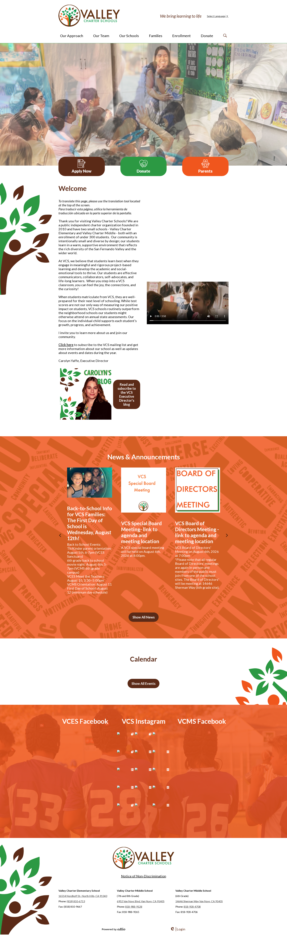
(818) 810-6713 (76, 901)
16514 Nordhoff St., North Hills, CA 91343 (82, 895)
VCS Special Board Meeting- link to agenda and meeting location (141, 532)
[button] (71, 35)
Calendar (143, 659)
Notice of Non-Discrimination (143, 876)
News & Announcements (143, 457)
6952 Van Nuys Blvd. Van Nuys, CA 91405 (140, 901)
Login (177, 929)
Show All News (144, 617)
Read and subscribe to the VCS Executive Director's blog (127, 394)
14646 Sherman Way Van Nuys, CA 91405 (199, 901)
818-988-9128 (133, 906)
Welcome (72, 188)
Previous (60, 535)
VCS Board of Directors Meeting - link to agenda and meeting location (197, 532)
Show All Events (143, 683)
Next (227, 535)
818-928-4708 (192, 906)
